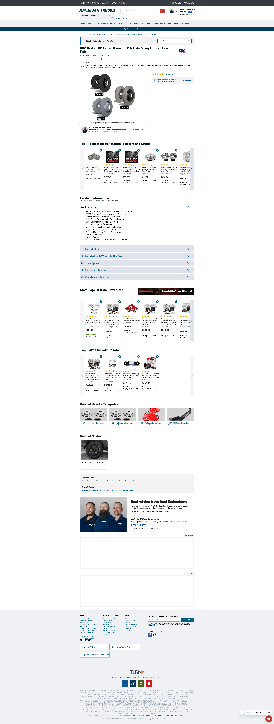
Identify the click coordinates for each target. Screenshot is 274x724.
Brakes (106, 23)
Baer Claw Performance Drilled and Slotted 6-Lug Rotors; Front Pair (169, 170)
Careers (127, 623)
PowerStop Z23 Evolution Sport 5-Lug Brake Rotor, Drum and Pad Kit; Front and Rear (150, 322)
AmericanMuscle (119, 677)
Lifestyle (89, 23)
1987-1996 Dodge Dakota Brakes (119, 34)
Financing (83, 626)
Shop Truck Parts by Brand (89, 624)
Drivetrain (121, 23)
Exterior (143, 23)
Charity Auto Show (131, 624)
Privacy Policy (175, 623)
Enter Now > (145, 29)
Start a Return (107, 621)
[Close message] (193, 29)
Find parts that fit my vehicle (91, 59)
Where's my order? (109, 619)
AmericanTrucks (133, 677)
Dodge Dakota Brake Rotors (128, 481)
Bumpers (113, 23)
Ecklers (159, 677)
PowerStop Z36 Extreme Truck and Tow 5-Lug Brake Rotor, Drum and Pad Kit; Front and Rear (169, 322)
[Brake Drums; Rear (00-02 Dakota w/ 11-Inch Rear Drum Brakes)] (94, 157)
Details (122, 3)
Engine (128, 23)
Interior (155, 23)
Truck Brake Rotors (126, 490)
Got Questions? (108, 624)
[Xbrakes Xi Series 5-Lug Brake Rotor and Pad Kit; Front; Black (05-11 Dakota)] (131, 363)
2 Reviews (168, 74)
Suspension (176, 23)
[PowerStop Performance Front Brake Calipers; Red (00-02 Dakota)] (131, 308)
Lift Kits (162, 23)
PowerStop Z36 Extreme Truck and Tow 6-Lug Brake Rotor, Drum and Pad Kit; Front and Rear (112, 323)
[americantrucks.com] (97, 10)
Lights (168, 23)
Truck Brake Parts (112, 490)
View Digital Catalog (87, 638)
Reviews (127, 630)
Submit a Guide (130, 621)
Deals (83, 23)
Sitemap (135, 715)
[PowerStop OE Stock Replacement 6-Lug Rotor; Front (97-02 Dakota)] (150, 157)
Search (162, 11)
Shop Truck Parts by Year (88, 619)
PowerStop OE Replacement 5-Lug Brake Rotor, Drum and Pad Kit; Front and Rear (93, 377)
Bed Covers (98, 23)
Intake (149, 23)
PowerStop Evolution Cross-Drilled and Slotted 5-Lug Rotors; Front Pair (112, 170)
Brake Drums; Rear (93, 169)
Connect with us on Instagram (155, 635)
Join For (186, 80)
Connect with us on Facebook (150, 635)
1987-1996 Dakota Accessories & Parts (93, 34)
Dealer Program (130, 626)
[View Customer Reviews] (158, 74)
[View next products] (192, 169)
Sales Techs (129, 628)
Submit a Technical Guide (88, 630)
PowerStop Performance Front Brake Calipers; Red (131, 321)
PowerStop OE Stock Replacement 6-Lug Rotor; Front (149, 170)
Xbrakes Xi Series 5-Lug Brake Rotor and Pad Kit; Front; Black (131, 376)
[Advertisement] (137, 553)
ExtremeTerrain (148, 677)
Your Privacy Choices (164, 715)
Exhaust (136, 23)
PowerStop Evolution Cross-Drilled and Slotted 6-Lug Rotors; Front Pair (131, 170)
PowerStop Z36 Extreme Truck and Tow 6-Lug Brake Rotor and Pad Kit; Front (93, 322)
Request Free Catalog (87, 636)
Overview (128, 619)
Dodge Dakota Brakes (110, 481)
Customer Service (109, 626)
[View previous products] (82, 169)
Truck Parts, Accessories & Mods (93, 490)
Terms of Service (161, 719)
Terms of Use (107, 634)
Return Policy (107, 623)
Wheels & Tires (187, 23)
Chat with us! (107, 628)
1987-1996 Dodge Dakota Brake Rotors (145, 34)
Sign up (187, 619)
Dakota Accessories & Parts (91, 481)
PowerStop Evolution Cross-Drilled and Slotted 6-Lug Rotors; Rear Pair (188, 171)
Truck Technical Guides (88, 628)
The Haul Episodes (86, 632)
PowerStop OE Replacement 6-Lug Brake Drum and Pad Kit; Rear (187, 323)
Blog (81, 634)
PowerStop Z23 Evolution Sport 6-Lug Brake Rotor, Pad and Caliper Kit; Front (150, 376)
